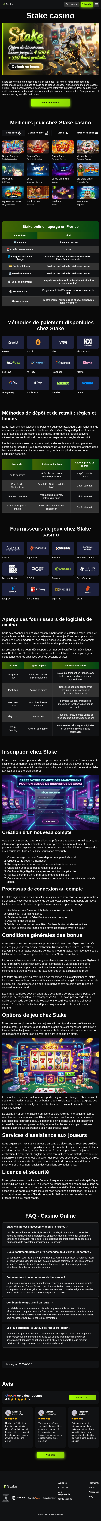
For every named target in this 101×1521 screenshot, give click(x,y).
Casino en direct (36, 133)
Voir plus (50, 1455)
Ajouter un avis (83, 1397)
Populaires (11, 133)
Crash (61, 133)
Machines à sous (85, 133)
